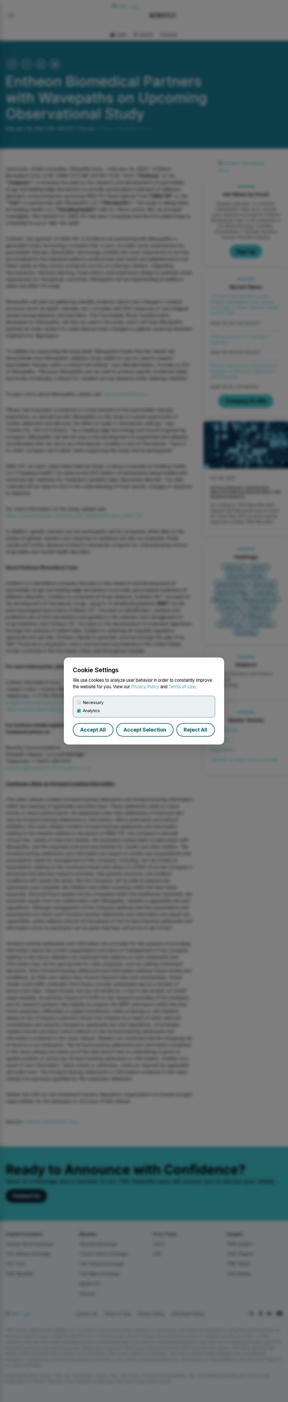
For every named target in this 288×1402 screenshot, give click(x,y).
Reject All (195, 730)
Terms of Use (181, 686)
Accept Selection (144, 730)
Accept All (93, 730)
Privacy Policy (145, 686)
